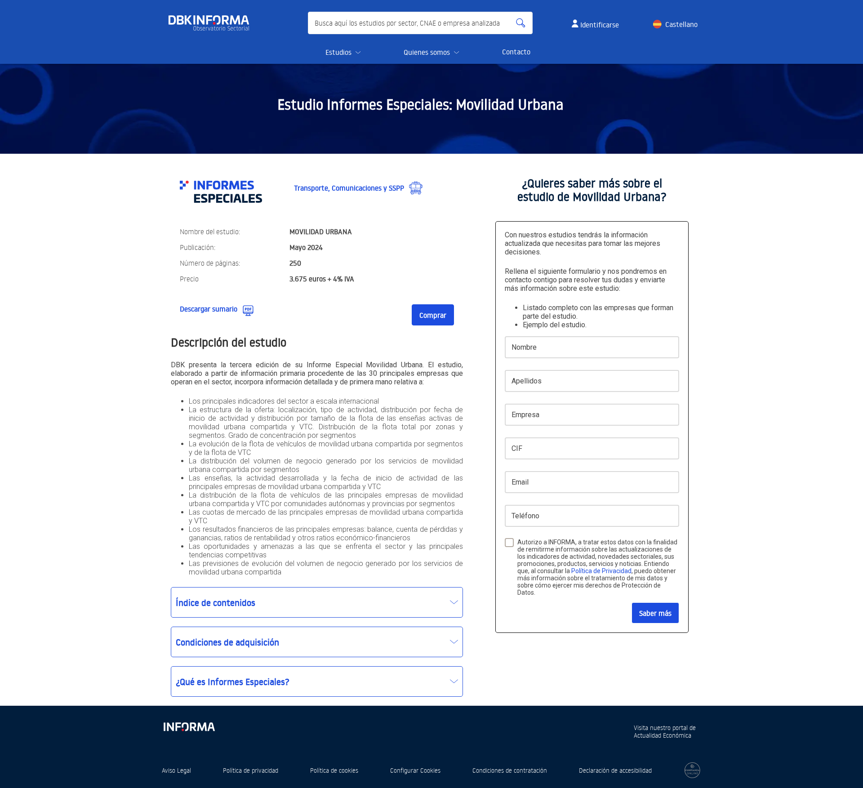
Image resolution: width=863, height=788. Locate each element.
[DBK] (212, 23)
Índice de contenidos (215, 602)
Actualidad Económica (662, 735)
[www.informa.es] (189, 725)
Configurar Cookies (415, 770)
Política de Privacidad (601, 570)
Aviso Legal (176, 770)
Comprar (432, 315)
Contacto (516, 51)
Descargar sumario (208, 308)
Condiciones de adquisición (227, 642)
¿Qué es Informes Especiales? (232, 681)
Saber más (655, 613)
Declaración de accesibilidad (615, 770)
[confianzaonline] (692, 770)
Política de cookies (334, 770)
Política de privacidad (250, 770)
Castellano (681, 24)
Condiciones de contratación (509, 770)
